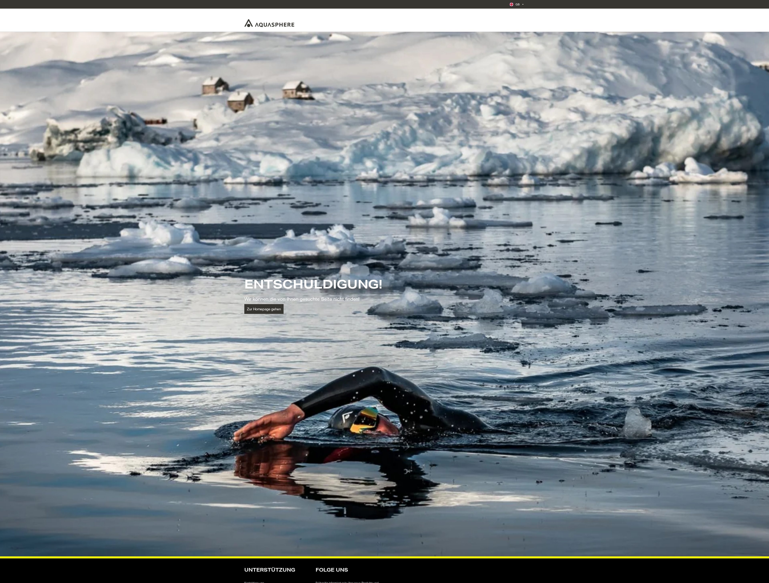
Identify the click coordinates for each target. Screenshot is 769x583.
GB (517, 4)
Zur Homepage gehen (264, 309)
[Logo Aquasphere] (269, 23)
